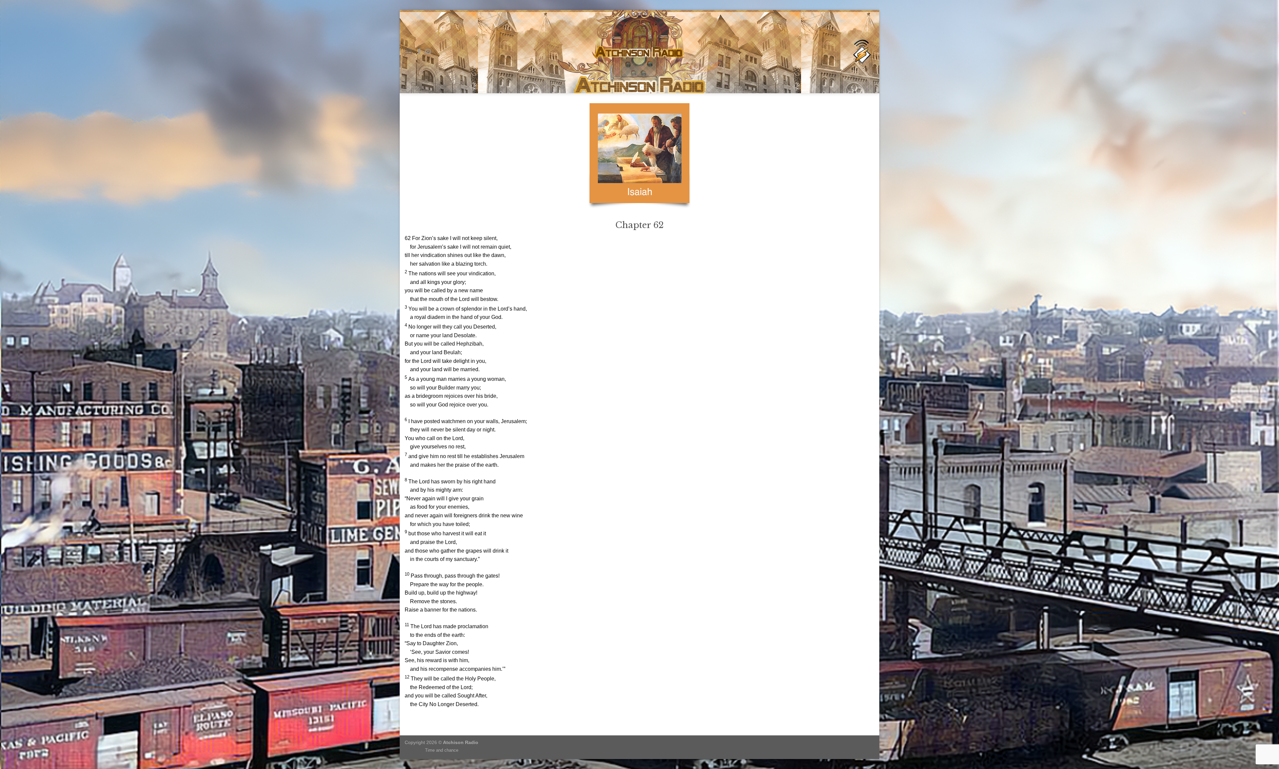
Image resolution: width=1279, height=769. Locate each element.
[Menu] (409, 51)
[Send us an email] (428, 52)
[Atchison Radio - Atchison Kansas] (639, 51)
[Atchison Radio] (861, 52)
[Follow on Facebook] (419, 52)
